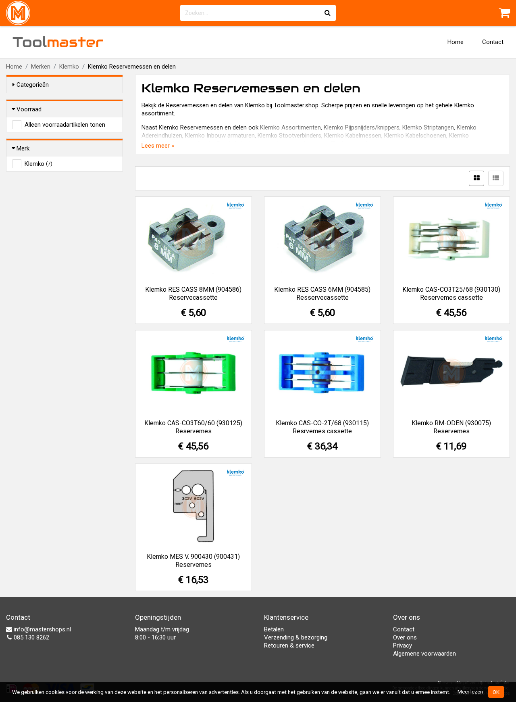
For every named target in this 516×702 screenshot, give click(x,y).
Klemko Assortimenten (290, 127)
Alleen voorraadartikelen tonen (65, 124)
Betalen (274, 629)
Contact (493, 42)
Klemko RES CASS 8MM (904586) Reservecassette (193, 293)
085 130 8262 (30, 637)
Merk (23, 148)
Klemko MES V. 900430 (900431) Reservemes (193, 560)
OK (496, 692)
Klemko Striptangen (428, 127)
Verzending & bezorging (295, 637)
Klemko (69, 66)
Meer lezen (470, 691)
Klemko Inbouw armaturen (220, 135)
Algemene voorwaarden (424, 653)
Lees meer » (157, 145)
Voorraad (29, 109)
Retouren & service (289, 645)
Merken (40, 66)
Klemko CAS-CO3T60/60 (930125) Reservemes (193, 427)
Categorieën (33, 84)
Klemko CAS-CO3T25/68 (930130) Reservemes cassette (451, 293)
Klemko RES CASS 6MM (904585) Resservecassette (322, 293)
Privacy (402, 645)
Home (455, 42)
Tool (58, 42)
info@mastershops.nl (41, 629)
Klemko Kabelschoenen (415, 135)
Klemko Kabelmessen (352, 135)
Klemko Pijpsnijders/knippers (361, 127)
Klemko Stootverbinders (289, 135)
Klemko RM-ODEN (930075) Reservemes (451, 427)
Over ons (405, 637)
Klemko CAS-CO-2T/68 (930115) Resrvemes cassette (322, 427)
